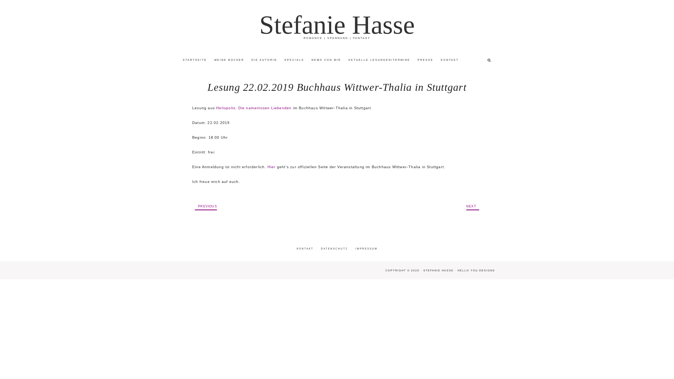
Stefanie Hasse (337, 24)
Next (471, 206)
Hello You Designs (476, 270)
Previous (207, 206)
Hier (271, 167)
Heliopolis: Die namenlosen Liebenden (253, 108)
